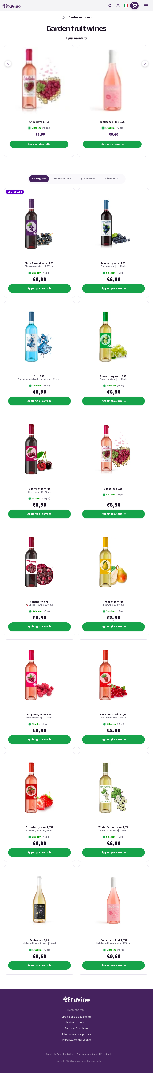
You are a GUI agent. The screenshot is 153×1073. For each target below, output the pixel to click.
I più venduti (111, 179)
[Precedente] (8, 63)
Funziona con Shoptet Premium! (94, 1054)
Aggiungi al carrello (39, 144)
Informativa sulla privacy (76, 1034)
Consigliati (39, 179)
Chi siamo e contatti (76, 1023)
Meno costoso (62, 179)
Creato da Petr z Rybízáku (59, 1054)
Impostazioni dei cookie (76, 1040)
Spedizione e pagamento (77, 1017)
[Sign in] (118, 5)
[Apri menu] (146, 5)
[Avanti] (145, 63)
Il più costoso (87, 179)
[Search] (110, 5)
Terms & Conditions (76, 1028)
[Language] (125, 5)
